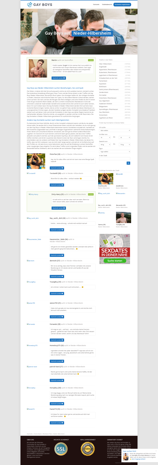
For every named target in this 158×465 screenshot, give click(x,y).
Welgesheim (114, 106)
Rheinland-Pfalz (47, 434)
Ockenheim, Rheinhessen (114, 98)
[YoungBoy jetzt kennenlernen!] (36, 290)
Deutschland (37, 434)
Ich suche (102, 127)
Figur (101, 148)
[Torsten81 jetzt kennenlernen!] (36, 180)
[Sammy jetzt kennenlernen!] (105, 217)
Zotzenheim (114, 115)
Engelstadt (114, 67)
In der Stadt (103, 156)
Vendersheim (114, 92)
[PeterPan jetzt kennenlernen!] (36, 161)
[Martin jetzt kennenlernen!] (38, 68)
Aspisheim (114, 84)
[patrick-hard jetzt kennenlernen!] (36, 375)
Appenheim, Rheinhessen (114, 70)
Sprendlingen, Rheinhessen (114, 109)
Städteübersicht (107, 4)
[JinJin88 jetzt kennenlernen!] (123, 178)
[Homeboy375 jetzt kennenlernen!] (36, 353)
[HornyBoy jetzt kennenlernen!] (36, 396)
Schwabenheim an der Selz (114, 78)
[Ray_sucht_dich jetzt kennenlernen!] (36, 226)
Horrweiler (114, 95)
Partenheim (114, 81)
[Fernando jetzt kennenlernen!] (36, 332)
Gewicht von (103, 141)
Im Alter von (103, 134)
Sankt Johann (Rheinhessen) (114, 89)
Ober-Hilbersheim (114, 64)
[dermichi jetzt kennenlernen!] (36, 269)
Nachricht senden (58, 78)
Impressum (118, 463)
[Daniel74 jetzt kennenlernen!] (36, 417)
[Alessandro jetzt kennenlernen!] (123, 198)
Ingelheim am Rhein (114, 118)
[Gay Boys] (40, 4)
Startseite (96, 4)
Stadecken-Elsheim (114, 104)
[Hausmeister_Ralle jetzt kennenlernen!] (36, 247)
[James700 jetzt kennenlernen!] (36, 311)
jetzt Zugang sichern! (138, 459)
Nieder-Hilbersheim (75, 154)
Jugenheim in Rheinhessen (114, 75)
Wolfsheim (114, 87)
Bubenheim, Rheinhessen (114, 72)
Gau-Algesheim (114, 101)
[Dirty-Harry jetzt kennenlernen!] (38, 201)
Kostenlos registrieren (122, 4)
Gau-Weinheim (114, 112)
